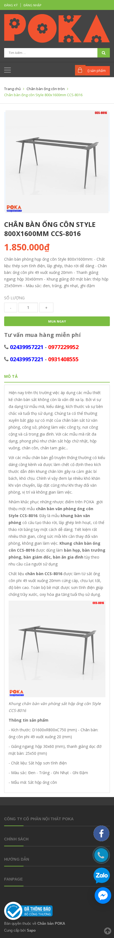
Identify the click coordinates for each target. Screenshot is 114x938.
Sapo (31, 930)
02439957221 (26, 347)
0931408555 (63, 359)
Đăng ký (11, 5)
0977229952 (63, 347)
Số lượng (14, 297)
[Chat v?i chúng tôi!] (103, 895)
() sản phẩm (96, 70)
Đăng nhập (33, 5)
